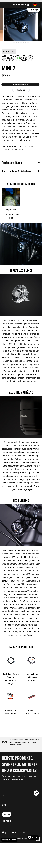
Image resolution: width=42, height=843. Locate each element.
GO (36, 793)
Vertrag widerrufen (9, 840)
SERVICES (6, 821)
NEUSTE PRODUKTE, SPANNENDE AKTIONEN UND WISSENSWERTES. (20, 764)
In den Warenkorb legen (20, 84)
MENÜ (4, 805)
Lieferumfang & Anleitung (16, 171)
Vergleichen (21, 90)
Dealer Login (6, 814)
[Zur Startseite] (21, 5)
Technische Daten (12, 162)
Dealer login (34, 9)
